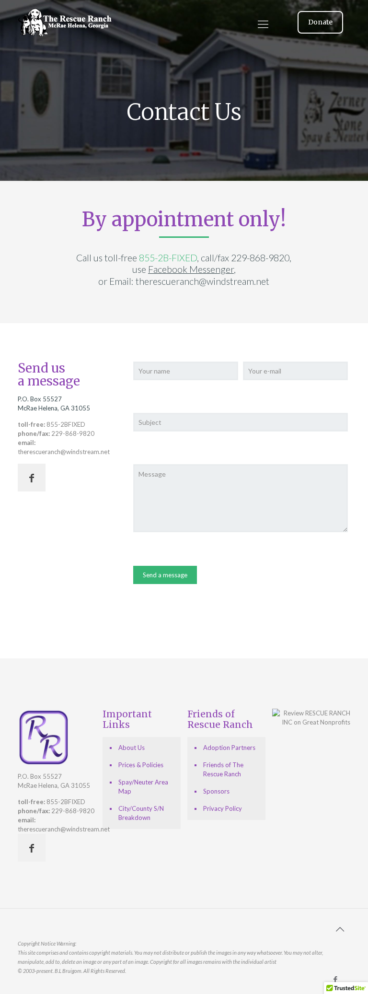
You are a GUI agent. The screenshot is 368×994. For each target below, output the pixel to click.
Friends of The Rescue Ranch (223, 769)
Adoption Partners (229, 747)
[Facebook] (336, 979)
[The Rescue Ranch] (66, 60)
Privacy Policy (222, 808)
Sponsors (216, 791)
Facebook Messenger (191, 269)
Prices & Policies (140, 765)
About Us (131, 747)
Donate (320, 22)
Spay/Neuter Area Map (143, 786)
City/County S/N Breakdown (141, 813)
